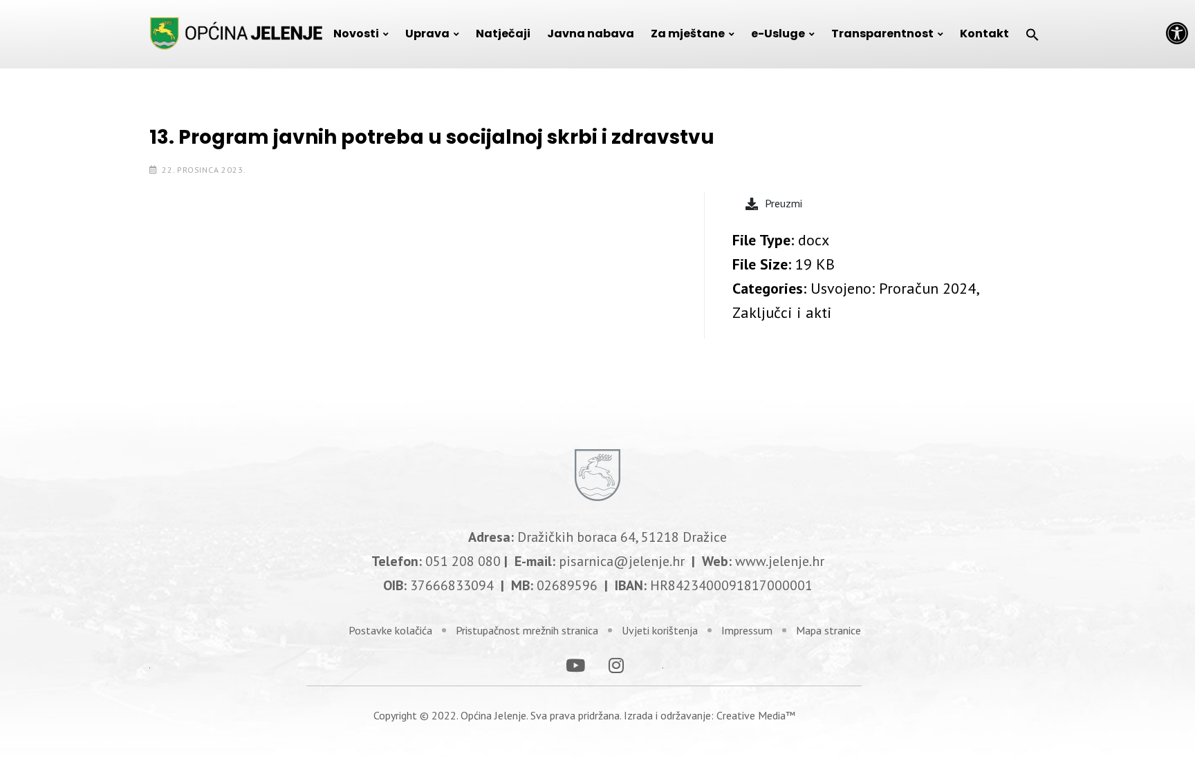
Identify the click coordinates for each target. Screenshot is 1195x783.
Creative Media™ (755, 715)
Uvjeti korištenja (660, 630)
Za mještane (688, 33)
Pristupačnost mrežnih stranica (527, 630)
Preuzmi (783, 203)
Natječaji (503, 33)
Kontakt (984, 33)
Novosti (356, 33)
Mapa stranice (828, 630)
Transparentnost (882, 33)
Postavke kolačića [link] (390, 630)
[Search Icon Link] (1032, 34)
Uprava (427, 33)
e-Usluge (778, 33)
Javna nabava (590, 33)
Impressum (746, 630)
